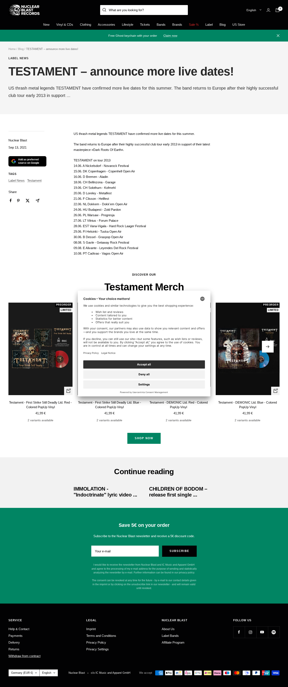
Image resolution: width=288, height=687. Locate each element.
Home (12, 49)
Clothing (85, 24)
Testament (34, 180)
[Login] (268, 10)
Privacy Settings (97, 649)
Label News (18, 58)
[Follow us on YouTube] (262, 632)
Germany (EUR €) (22, 672)
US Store (238, 24)
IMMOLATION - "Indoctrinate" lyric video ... (105, 492)
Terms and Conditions (101, 635)
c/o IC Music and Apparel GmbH (110, 672)
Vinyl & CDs (64, 24)
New (46, 24)
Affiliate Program (173, 642)
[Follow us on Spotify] (274, 632)
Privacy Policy (96, 642)
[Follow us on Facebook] (239, 632)
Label (209, 24)
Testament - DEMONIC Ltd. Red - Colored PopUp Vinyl (178, 405)
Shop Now (144, 438)
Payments (15, 635)
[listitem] (11, 200)
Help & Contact (18, 629)
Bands (161, 24)
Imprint (91, 629)
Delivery (14, 642)
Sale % (194, 24)
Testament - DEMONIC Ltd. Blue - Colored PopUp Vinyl (247, 405)
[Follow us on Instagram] (250, 632)
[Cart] (277, 10)
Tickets (145, 24)
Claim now (170, 35)
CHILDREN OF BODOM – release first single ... (178, 492)
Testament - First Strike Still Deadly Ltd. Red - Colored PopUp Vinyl (40, 405)
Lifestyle (127, 24)
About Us (168, 629)
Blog (222, 24)
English (251, 10)
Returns (13, 649)
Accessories (106, 24)
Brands (177, 24)
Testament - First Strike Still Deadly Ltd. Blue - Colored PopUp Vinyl (109, 405)
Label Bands (170, 635)
